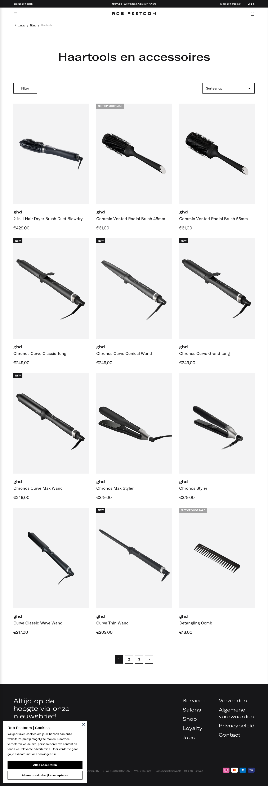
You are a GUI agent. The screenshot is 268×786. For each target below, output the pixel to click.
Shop (190, 719)
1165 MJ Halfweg (193, 770)
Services (194, 700)
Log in (251, 3)
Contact (229, 735)
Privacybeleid (237, 725)
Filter (25, 88)
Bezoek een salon (23, 3)
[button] (252, 14)
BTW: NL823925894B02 (116, 770)
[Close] (83, 724)
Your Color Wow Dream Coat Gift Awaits (134, 3)
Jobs (189, 737)
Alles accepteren (45, 765)
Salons (192, 709)
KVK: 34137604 (142, 770)
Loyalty (192, 728)
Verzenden (233, 700)
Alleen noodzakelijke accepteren (45, 775)
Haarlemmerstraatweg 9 (168, 770)
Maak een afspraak (230, 3)
